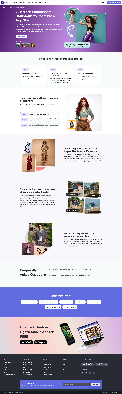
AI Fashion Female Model (29, 302)
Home (4, 7)
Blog (63, 369)
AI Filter (6, 372)
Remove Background (28, 362)
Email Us (64, 371)
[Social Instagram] (86, 373)
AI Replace (6, 369)
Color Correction (27, 374)
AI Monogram (46, 372)
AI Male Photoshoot (66, 302)
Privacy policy (114, 392)
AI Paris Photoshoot (94, 302)
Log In (102, 2)
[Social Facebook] (90, 373)
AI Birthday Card (47, 364)
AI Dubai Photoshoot (70, 307)
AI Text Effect (46, 369)
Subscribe (95, 384)
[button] (15, 2)
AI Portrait (6, 367)
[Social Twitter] (94, 373)
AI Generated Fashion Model (48, 302)
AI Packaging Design (48, 367)
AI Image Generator (9, 362)
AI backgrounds (49, 197)
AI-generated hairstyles (91, 160)
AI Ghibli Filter (80, 302)
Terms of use (104, 392)
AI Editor (10, 7)
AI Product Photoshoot (9, 374)
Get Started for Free (114, 2)
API (62, 362)
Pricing (63, 364)
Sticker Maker (26, 372)
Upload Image (21, 36)
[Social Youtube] (82, 373)
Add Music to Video (28, 369)
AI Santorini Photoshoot (53, 307)
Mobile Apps (65, 367)
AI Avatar (6, 364)
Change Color (26, 367)
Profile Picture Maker (28, 364)
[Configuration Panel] (49, 269)
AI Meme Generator (47, 374)
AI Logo (44, 362)
